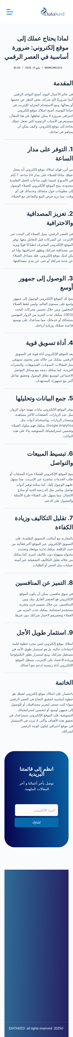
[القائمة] (9, 11)
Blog (17, 67)
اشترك (36, 822)
